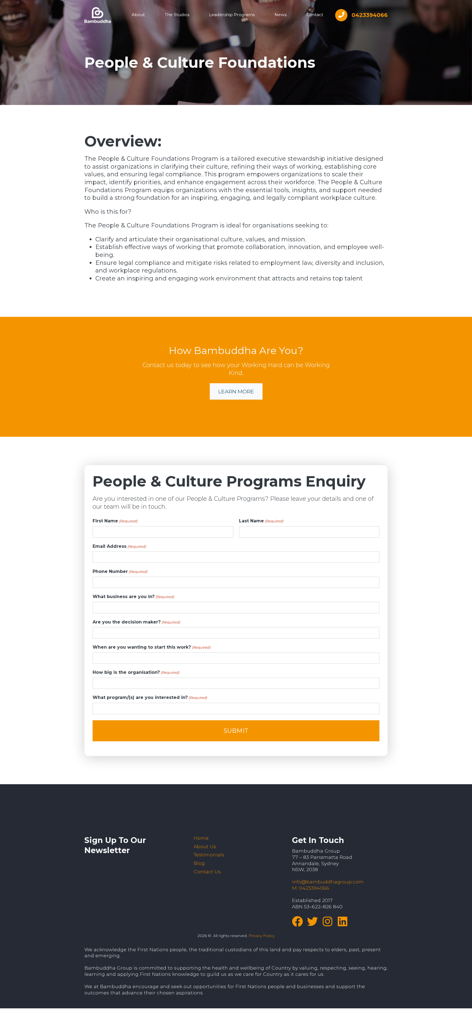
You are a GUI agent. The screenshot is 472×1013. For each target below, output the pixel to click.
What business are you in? (133, 596)
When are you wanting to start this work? (151, 647)
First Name (115, 520)
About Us (205, 846)
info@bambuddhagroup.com (328, 882)
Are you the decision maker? (136, 622)
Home (201, 838)
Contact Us (207, 871)
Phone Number (120, 571)
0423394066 (370, 15)
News (281, 14)
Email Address (119, 546)
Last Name (261, 520)
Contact (314, 14)
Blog (199, 863)
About (138, 14)
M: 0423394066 (310, 888)
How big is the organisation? (136, 672)
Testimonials (209, 854)
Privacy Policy (262, 935)
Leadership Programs (232, 14)
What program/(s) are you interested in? (150, 697)
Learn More (236, 391)
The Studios (177, 14)
